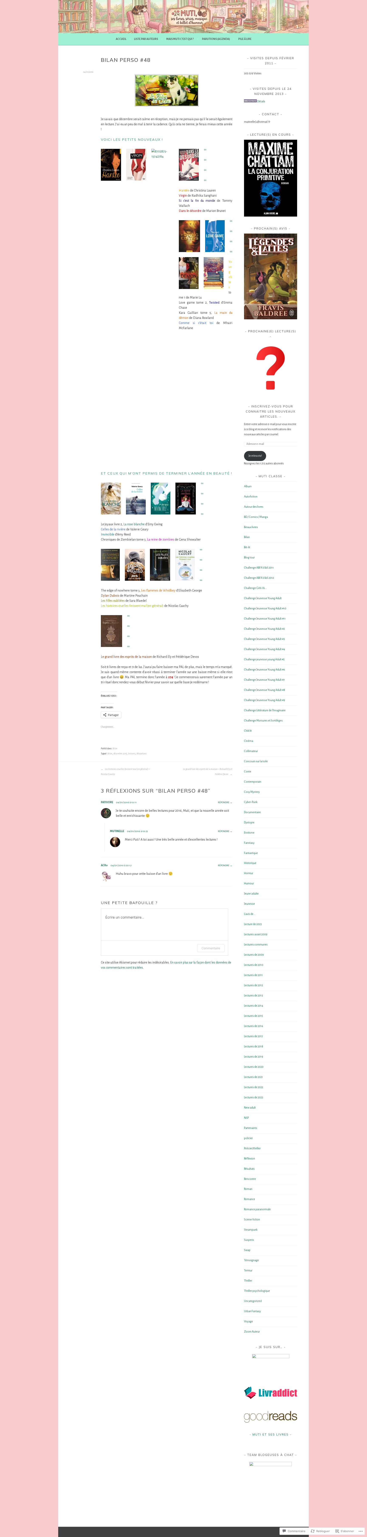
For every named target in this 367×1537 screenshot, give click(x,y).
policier (248, 1138)
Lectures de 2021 (253, 1077)
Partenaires (250, 1128)
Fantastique (251, 853)
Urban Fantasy (252, 1311)
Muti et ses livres (271, 1434)
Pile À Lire (244, 39)
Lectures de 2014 (253, 1005)
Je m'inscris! (255, 455)
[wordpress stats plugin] (250, 101)
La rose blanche (134, 524)
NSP (246, 1117)
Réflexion (249, 1158)
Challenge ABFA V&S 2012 (259, 577)
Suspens (249, 1239)
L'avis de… (249, 914)
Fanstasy (249, 842)
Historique (250, 863)
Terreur (248, 1270)
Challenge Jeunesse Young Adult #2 (264, 628)
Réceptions (142, 753)
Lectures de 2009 (254, 954)
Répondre (223, 802)
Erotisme (249, 832)
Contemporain (252, 781)
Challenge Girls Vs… (255, 588)
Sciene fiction (252, 1219)
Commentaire (211, 948)
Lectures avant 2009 (255, 934)
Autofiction (250, 496)
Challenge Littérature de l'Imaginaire (265, 710)
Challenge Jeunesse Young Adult (263, 598)
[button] (167, 90)
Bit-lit (247, 547)
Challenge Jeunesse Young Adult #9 (264, 700)
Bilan (115, 748)
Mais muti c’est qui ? (180, 39)
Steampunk (250, 1229)
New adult (250, 1107)
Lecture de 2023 (253, 924)
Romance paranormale (257, 1209)
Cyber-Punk (250, 802)
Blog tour (249, 557)
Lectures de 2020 (254, 1066)
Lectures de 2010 (253, 965)
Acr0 (104, 865)
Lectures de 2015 (253, 1015)
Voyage (248, 1321)
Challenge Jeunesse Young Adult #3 (264, 639)
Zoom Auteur (252, 1331)
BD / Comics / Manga (256, 517)
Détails (261, 101)
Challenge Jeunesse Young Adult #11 (265, 618)
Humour (249, 883)
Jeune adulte (251, 893)
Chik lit (248, 730)
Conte (247, 771)
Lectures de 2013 (253, 995)
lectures (132, 753)
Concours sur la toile (256, 761)
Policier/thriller (252, 1148)
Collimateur (251, 751)
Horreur (248, 873)
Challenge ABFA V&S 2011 (259, 567)
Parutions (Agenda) (216, 39)
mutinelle (117, 831)
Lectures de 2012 (253, 985)
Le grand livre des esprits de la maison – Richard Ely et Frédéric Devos (207, 771)
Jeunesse (249, 903)
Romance (249, 1199)
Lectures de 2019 (253, 1056)
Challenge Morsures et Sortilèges (263, 720)
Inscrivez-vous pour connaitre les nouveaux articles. (270, 411)
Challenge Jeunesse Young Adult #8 (264, 690)
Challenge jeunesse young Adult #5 (264, 659)
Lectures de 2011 (253, 975)
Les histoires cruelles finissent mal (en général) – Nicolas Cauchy (125, 771)
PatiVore (107, 802)
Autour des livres (253, 506)
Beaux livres (251, 527)
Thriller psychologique (257, 1290)
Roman (248, 1189)
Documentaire (252, 812)
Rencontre (250, 1179)
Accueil (121, 39)
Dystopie (249, 822)
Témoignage (251, 1260)
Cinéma (248, 741)
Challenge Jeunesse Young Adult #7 (264, 679)
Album (248, 486)
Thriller (248, 1280)
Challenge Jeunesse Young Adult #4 (264, 649)
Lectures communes (256, 944)
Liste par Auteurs (146, 39)
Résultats (249, 1168)
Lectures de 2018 (253, 1046)
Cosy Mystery (252, 791)
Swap (247, 1250)
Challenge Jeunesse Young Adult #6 (264, 669)
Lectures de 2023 (253, 1097)
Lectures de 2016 (253, 1026)
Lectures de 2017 (253, 1036)
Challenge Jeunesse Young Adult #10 (265, 608)
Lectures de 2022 (253, 1087)
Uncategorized (253, 1301)
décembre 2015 (120, 753)
